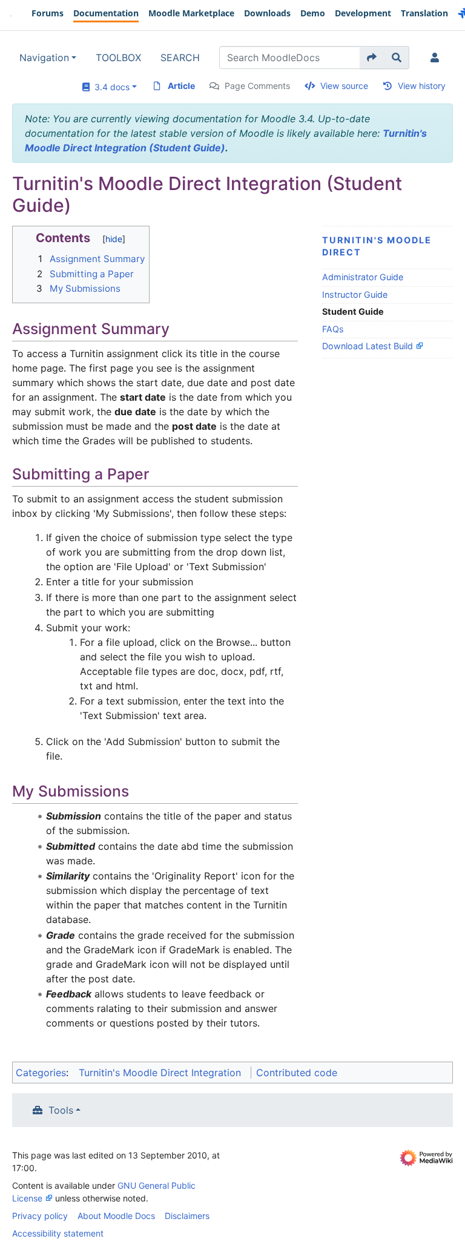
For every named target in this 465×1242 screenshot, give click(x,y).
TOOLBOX (118, 57)
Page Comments (257, 85)
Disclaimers (187, 1216)
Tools (60, 1110)
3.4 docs (110, 87)
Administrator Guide (362, 277)
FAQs (333, 329)
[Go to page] (372, 57)
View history (422, 85)
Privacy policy (40, 1216)
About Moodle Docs (116, 1216)
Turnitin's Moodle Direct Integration (160, 1072)
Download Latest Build (367, 346)
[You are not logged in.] (437, 57)
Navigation (44, 57)
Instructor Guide (355, 294)
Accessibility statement (58, 1233)
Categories (41, 1072)
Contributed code (296, 1072)
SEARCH (180, 57)
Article (181, 85)
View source (344, 85)
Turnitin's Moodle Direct (377, 246)
